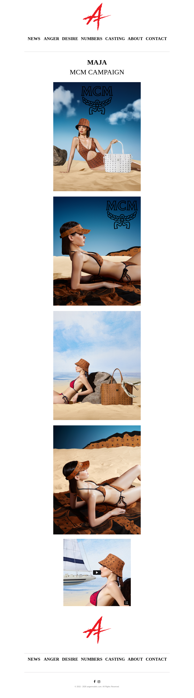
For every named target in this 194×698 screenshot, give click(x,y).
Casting (115, 38)
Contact (156, 38)
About (135, 38)
